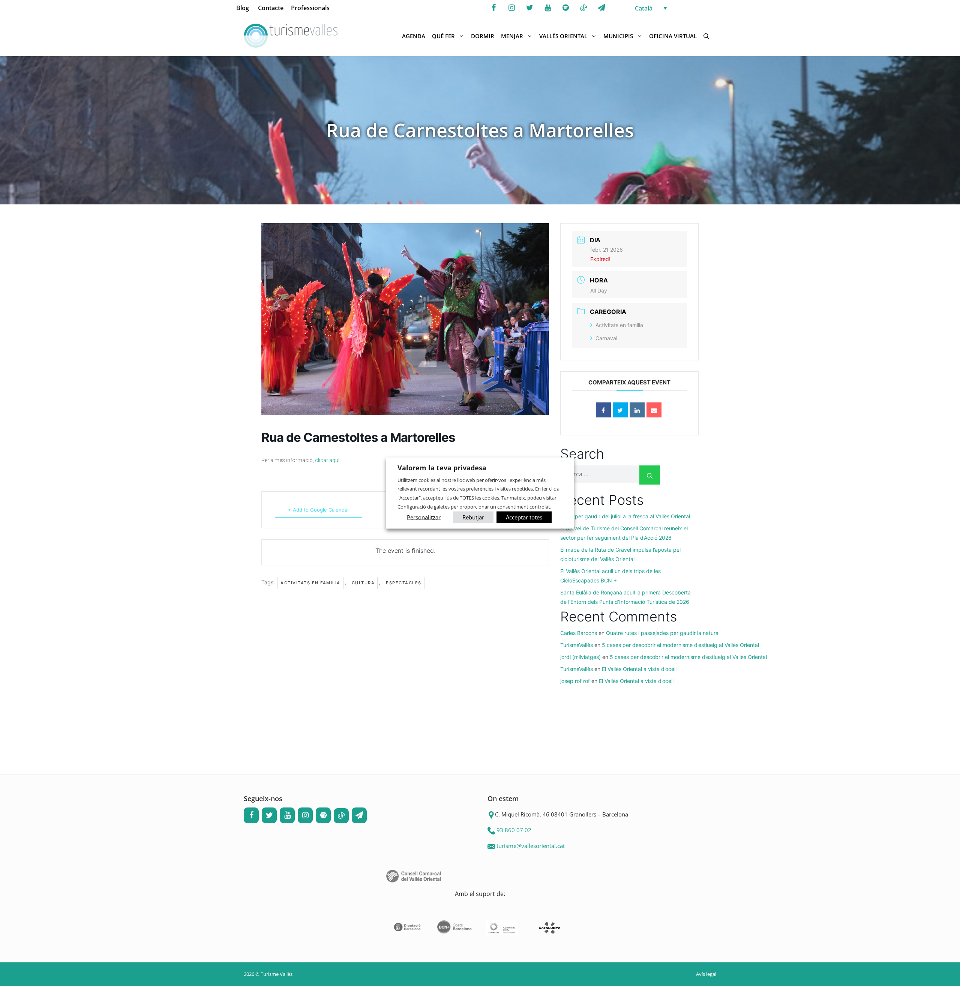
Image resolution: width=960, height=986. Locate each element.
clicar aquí (327, 460)
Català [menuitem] (643, 8)
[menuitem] (677, 8)
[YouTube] (547, 8)
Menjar (512, 36)
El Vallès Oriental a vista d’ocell (639, 669)
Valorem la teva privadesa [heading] (442, 467)
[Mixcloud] (583, 8)
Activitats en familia (310, 582)
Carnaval (606, 338)
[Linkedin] (637, 409)
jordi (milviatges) (580, 657)
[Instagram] (511, 8)
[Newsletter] (601, 8)
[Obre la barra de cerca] (706, 36)
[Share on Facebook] (603, 409)
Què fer (443, 36)
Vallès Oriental (563, 36)
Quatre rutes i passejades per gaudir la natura (662, 633)
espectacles (404, 582)
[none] (677, 8)
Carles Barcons (578, 633)
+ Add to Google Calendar (318, 510)
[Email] (654, 409)
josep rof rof (575, 681)
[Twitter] (529, 8)
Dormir (482, 36)
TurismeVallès (576, 645)
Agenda (413, 36)
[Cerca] (649, 475)
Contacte (271, 8)
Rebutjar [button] (473, 517)
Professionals (310, 8)
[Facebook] (493, 8)
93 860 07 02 (513, 830)
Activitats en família (619, 325)
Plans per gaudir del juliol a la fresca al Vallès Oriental (625, 516)
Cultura (363, 582)
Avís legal (706, 974)
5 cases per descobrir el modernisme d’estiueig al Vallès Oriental (680, 645)
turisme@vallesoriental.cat (530, 845)
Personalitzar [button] (424, 517)
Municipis (618, 36)
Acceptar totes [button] (524, 517)
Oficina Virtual (673, 36)
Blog (242, 8)
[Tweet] (620, 409)
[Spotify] (565, 8)
